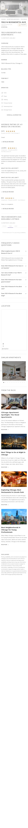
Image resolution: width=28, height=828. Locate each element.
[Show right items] (27, 371)
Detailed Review (7, 141)
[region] (14, 330)
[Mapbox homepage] (5, 349)
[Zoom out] (3, 346)
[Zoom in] (3, 344)
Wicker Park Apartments (13, 19)
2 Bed (15, 226)
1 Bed (10, 226)
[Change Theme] (2, 2)
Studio (4, 226)
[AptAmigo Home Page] (7, 1)
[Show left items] (1, 371)
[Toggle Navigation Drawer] (26, 2)
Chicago (3, 19)
